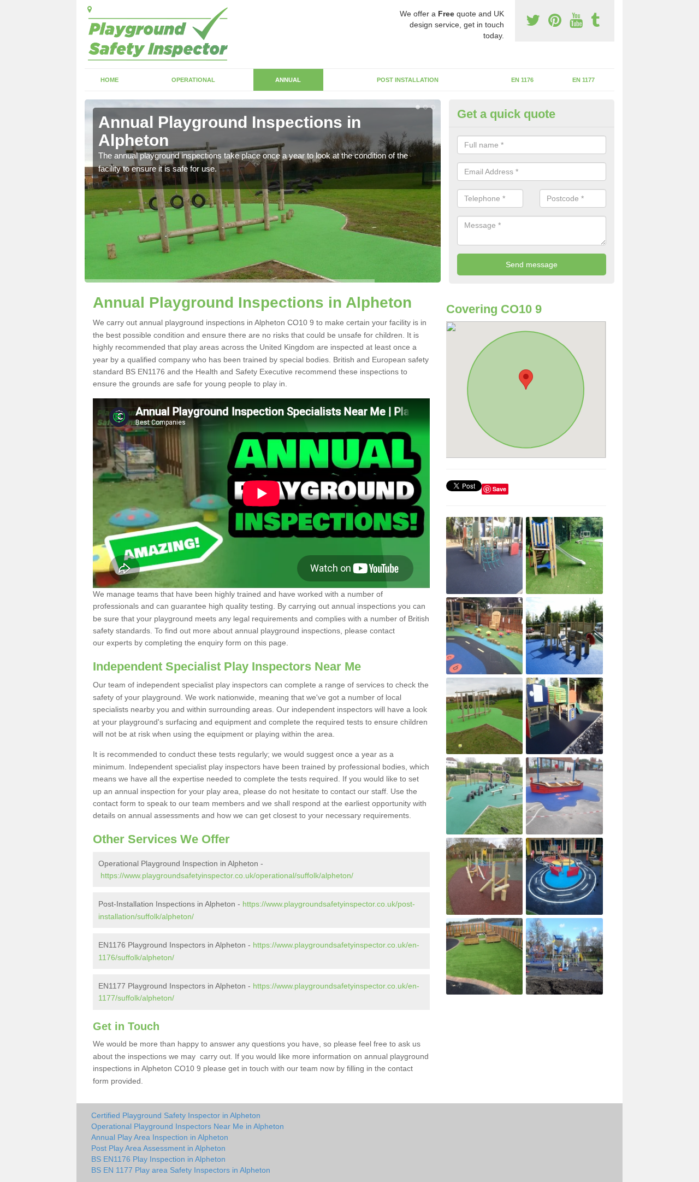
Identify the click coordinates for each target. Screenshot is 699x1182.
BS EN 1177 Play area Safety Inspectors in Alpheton (180, 1170)
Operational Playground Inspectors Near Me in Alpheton (187, 1126)
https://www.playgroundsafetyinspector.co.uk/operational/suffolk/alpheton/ (226, 875)
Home (109, 80)
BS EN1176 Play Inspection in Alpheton (158, 1159)
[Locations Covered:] (89, 9)
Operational (193, 80)
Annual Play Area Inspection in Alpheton (159, 1137)
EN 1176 (522, 80)
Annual (288, 80)
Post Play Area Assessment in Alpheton (158, 1148)
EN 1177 (583, 80)
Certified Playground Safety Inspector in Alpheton (175, 1115)
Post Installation (408, 80)
